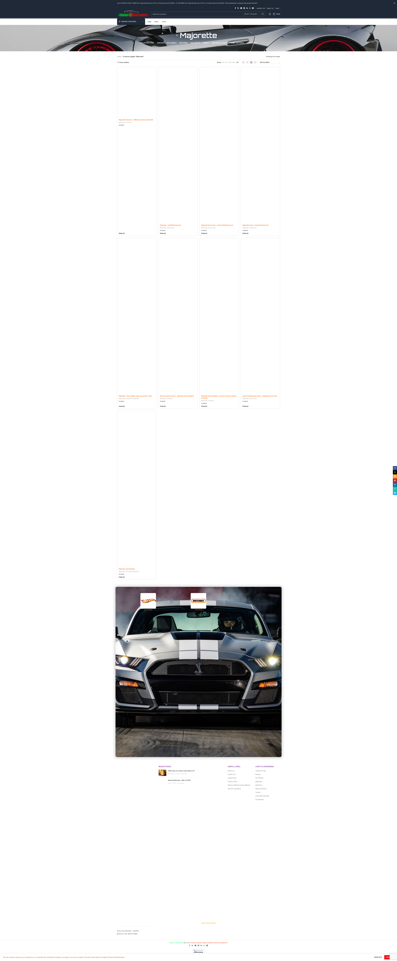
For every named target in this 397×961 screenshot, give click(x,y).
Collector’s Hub (260, 771)
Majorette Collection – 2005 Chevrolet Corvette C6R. (136, 120)
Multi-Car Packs (260, 789)
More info (378, 957)
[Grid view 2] (243, 62)
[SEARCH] (262, 14)
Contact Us (231, 774)
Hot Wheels (259, 778)
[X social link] (238, 8)
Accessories (259, 799)
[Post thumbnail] (162, 782)
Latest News (232, 778)
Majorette (122, 122)
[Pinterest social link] (244, 8)
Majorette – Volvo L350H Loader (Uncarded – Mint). (135, 396)
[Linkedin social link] (247, 8)
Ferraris (257, 774)
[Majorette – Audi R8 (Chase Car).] (177, 145)
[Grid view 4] (251, 62)
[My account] (270, 14)
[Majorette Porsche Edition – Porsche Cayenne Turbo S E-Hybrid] (219, 316)
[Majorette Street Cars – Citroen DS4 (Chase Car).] (219, 145)
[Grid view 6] (255, 62)
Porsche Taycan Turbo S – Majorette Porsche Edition (177, 396)
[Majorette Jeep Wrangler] (136, 489)
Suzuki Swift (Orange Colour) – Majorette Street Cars (259, 396)
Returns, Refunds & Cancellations (239, 785)
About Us (231, 771)
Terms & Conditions (234, 789)
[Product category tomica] (248, 672)
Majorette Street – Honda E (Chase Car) (255, 225)
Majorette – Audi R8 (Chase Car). (170, 225)
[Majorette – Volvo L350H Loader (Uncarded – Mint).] (136, 316)
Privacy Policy (232, 781)
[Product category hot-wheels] (148, 602)
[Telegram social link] (252, 8)
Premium (129, 122)
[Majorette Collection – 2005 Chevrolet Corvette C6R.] (136, 92)
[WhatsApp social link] (250, 8)
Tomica (257, 792)
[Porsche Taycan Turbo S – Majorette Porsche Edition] (177, 316)
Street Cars (170, 228)
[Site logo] (133, 14)
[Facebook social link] (235, 8)
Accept (389, 957)
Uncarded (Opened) (132, 398)
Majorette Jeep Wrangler (127, 569)
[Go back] (177, 35)
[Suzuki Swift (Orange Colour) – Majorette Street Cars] (260, 316)
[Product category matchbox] (198, 602)
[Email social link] (241, 8)
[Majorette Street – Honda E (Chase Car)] (260, 145)
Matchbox (258, 785)
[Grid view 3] (247, 62)
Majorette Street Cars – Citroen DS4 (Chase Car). (217, 225)
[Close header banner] (394, 3)
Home (119, 56)
